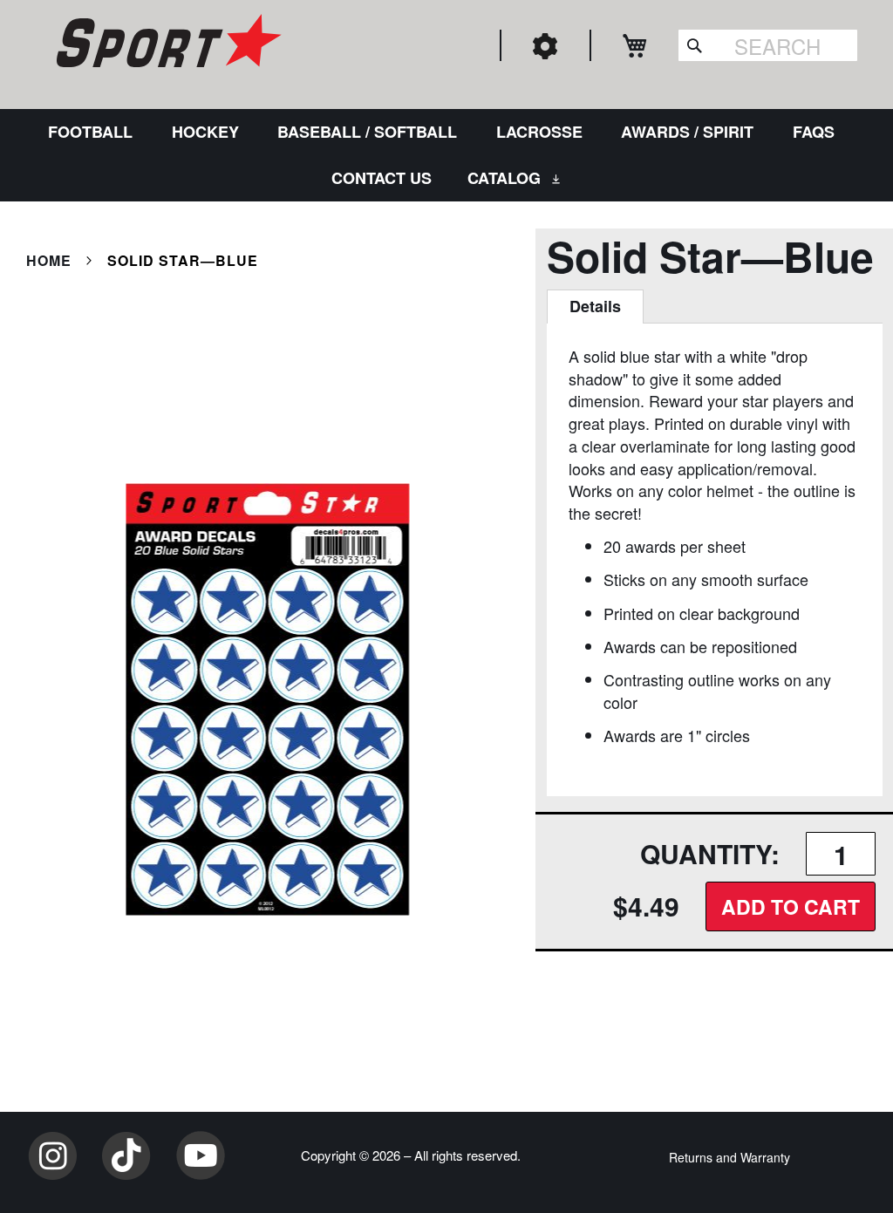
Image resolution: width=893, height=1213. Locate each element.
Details (595, 306)
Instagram (52, 1155)
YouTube (200, 1155)
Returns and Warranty (729, 1157)
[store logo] (166, 43)
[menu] (446, 155)
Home (49, 260)
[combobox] (767, 45)
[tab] (595, 307)
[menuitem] (93, 132)
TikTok (126, 1155)
